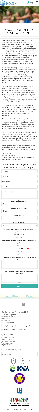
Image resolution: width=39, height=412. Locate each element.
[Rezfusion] (28, 361)
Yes (20, 243)
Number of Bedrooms (19, 201)
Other (20, 237)
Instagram (23, 304)
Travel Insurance (7, 343)
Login (7, 410)
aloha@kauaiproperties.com (11, 322)
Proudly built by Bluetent (19, 410)
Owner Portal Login (8, 337)
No (20, 245)
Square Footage (19, 215)
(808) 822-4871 (6, 320)
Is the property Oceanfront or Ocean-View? (19, 230)
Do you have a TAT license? (19, 249)
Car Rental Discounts (8, 341)
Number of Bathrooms (19, 208)
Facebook (18, 304)
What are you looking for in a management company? (19, 272)
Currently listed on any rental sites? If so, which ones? (19, 258)
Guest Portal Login (7, 339)
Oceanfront (20, 232)
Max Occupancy (19, 222)
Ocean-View (21, 234)
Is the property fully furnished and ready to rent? (19, 240)
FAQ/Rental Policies (8, 345)
